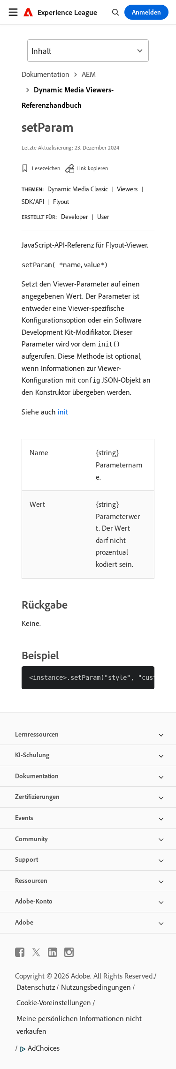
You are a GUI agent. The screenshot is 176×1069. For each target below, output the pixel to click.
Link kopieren (92, 168)
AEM (89, 74)
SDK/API (33, 201)
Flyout (61, 201)
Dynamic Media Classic (77, 189)
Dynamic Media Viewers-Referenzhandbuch (68, 97)
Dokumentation (45, 74)
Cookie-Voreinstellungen (53, 1002)
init (63, 411)
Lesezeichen (46, 168)
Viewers (127, 189)
